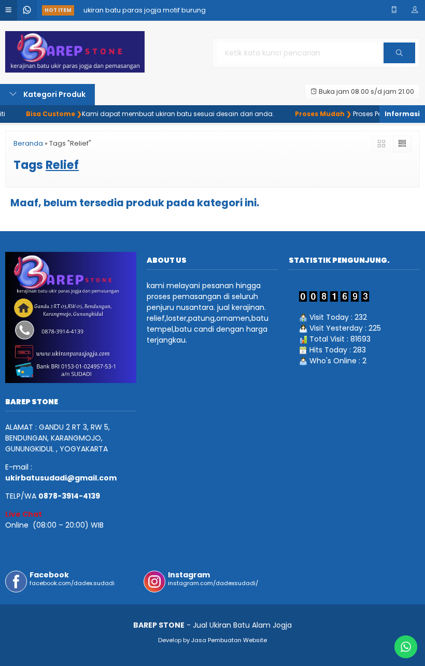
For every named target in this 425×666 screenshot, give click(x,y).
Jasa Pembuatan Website (229, 640)
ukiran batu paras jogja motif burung (144, 10)
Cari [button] (399, 62)
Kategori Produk (54, 94)
